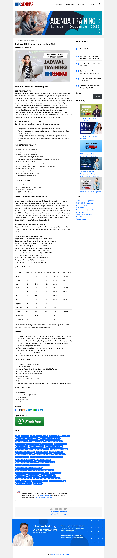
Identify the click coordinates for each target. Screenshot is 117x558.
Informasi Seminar (46, 444)
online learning (56, 473)
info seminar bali (22, 441)
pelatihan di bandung (48, 475)
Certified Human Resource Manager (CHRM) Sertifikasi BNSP (89, 58)
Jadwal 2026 (70, 4)
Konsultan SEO (81, 217)
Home (16, 40)
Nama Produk (80, 208)
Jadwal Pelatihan (22, 446)
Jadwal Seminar (42, 451)
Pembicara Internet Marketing (43, 497)
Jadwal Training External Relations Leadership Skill (47, 457)
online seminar (21, 475)
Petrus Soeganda (45, 495)
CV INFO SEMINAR (58, 511)
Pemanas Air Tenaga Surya (85, 201)
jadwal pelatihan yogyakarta (25, 451)
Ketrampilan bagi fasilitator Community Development (32, 465)
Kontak (92, 4)
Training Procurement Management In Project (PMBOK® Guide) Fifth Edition (90, 174)
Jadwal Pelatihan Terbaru (59, 449)
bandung (25, 436)
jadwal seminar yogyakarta (43, 454)
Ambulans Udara (81, 219)
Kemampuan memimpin (43, 459)
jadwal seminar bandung (24, 454)
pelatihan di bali (34, 475)
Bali (18, 436)
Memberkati (80, 212)
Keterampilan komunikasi (46, 462)
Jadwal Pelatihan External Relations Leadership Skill (32, 449)
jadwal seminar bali (56, 451)
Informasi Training (61, 444)
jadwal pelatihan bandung (54, 446)
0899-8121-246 (59, 514)
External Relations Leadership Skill (27, 438)
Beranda (59, 4)
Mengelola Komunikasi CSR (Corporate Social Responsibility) (35, 470)
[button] (99, 4)
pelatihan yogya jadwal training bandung (47, 478)
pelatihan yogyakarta (23, 481)
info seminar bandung (36, 441)
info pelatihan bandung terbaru (50, 438)
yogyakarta (38, 483)
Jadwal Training (60, 454)
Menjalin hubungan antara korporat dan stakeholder (32, 473)
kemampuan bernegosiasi (24, 459)
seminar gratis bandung (58, 481)
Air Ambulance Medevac (84, 214)
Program (81, 4)
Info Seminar (55, 554)
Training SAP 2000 (86, 49)
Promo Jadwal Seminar (40, 481)
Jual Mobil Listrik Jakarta (84, 203)
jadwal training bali (22, 457)
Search (78, 93)
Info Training (20, 444)
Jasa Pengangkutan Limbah (85, 210)
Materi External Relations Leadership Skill (29, 467)
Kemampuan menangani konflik (26, 462)
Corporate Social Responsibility (60, 436)
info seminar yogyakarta (54, 441)
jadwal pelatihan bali (37, 446)
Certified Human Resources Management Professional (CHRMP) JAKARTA (89, 73)
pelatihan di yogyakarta (24, 478)
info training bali (33, 444)
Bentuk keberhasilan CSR (39, 436)
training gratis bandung (24, 483)
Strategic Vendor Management (90, 192)
